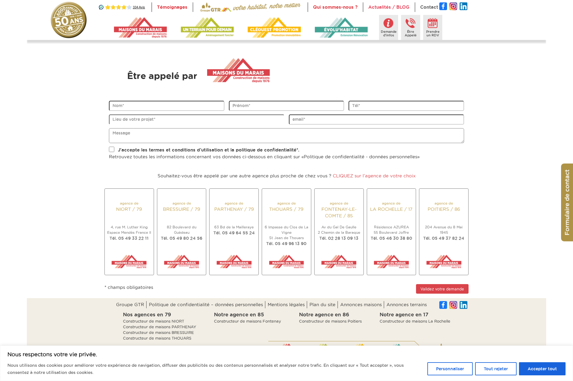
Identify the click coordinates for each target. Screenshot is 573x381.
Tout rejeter (496, 368)
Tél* (356, 105)
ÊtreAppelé (411, 33)
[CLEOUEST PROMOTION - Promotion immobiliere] (274, 27)
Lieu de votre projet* (134, 119)
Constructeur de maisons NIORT (153, 321)
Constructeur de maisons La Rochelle (415, 321)
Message (121, 133)
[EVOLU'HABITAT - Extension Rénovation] (341, 27)
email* (298, 119)
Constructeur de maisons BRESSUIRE (158, 332)
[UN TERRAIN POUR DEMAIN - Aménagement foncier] (207, 27)
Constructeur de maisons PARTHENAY (159, 327)
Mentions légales (286, 304)
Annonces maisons (361, 304)
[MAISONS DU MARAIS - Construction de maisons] (140, 27)
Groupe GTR (130, 304)
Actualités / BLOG (388, 7)
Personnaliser (450, 368)
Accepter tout (542, 368)
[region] (286, 363)
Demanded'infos (389, 33)
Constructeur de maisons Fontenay (247, 321)
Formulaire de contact (567, 203)
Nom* (118, 105)
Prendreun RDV (433, 33)
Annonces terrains (406, 304)
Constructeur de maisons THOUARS (157, 338)
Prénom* (241, 105)
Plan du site (322, 304)
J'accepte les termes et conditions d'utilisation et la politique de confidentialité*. (208, 149)
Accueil (206, 7)
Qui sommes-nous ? (335, 7)
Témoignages (172, 7)
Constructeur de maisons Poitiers (330, 321)
